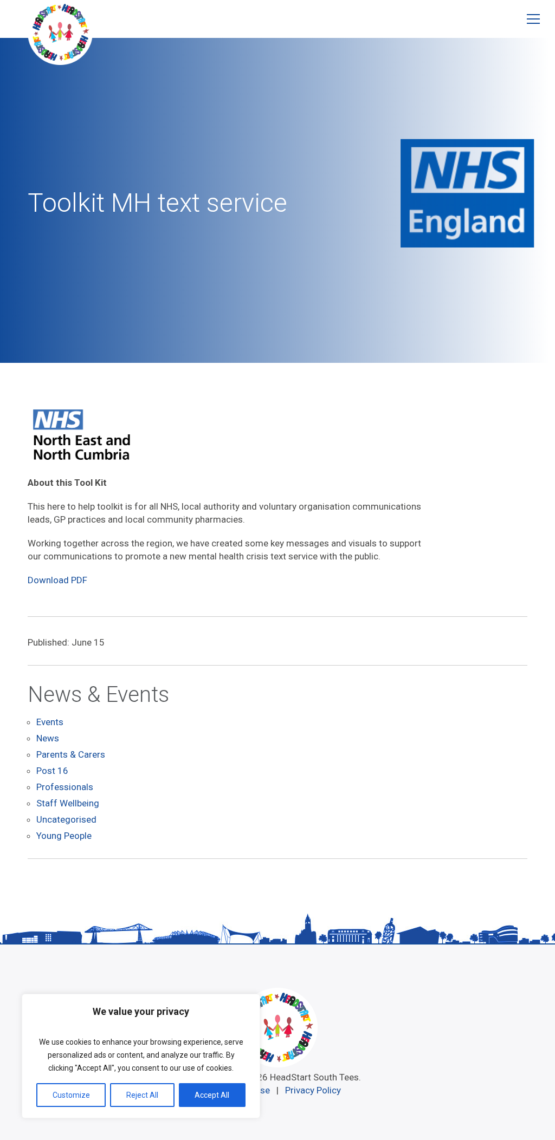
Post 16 (52, 770)
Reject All (142, 1095)
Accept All (212, 1095)
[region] (141, 1056)
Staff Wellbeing (67, 803)
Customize (71, 1095)
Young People (64, 835)
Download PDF (57, 580)
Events (49, 721)
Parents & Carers (70, 754)
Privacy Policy (313, 1090)
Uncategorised (66, 819)
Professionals (64, 786)
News (47, 738)
